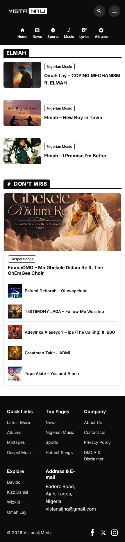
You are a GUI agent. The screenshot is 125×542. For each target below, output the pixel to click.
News (51, 422)
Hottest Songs (59, 452)
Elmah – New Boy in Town (73, 117)
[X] (103, 532)
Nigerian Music (59, 66)
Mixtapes (16, 442)
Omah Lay (16, 512)
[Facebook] (92, 532)
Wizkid (13, 501)
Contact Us (94, 432)
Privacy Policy (97, 442)
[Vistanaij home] (29, 11)
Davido (13, 482)
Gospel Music (20, 452)
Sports (52, 442)
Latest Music (19, 422)
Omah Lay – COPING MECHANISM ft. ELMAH (82, 79)
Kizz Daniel (17, 492)
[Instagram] (114, 532)
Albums (14, 432)
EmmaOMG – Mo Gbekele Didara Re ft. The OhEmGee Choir (55, 270)
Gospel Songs (22, 259)
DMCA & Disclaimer (93, 455)
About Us (93, 422)
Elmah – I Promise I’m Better (75, 156)
